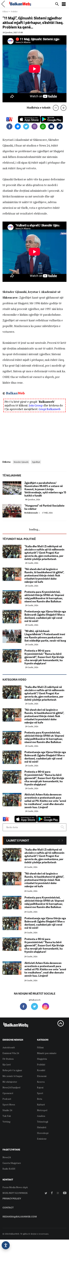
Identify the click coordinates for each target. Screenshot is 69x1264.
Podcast (7, 1098)
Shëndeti (41, 1127)
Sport (40, 1093)
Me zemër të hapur (12, 1076)
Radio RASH (9, 1168)
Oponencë (8, 1093)
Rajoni (40, 1087)
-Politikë (14, 11)
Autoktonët (9, 1047)
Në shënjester (10, 1081)
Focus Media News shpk (15, 1187)
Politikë (41, 1064)
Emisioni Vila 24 (11, 1053)
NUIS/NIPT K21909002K (15, 1193)
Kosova (41, 1081)
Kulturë (41, 1104)
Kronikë (41, 1070)
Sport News (9, 1104)
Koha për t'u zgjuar (12, 1070)
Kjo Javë (7, 1064)
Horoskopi (42, 1133)
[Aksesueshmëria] (6, 1245)
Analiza (41, 1115)
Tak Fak (7, 1115)
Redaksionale (32, 512)
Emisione (42, 1138)
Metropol (42, 1110)
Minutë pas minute (46, 1053)
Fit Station (8, 1058)
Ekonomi (41, 1076)
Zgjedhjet (36, 462)
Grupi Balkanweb (49, 409)
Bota (39, 1098)
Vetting (6, 1121)
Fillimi (5, 11)
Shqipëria (42, 1058)
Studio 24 (7, 1110)
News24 (7, 1157)
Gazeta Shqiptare (12, 1163)
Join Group (36, 405)
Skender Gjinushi (21, 462)
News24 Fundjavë (11, 1087)
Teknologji (42, 1121)
